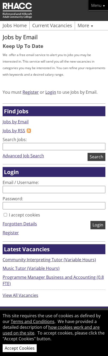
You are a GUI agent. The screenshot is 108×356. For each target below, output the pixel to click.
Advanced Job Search (23, 156)
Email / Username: (21, 182)
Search (96, 157)
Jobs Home (15, 25)
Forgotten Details (20, 224)
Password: (13, 199)
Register (31, 92)
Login (50, 92)
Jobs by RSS (14, 131)
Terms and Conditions (33, 321)
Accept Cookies (20, 348)
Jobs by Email (16, 122)
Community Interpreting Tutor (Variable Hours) (49, 260)
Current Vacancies (52, 25)
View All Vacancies (20, 295)
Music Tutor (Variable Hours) (31, 268)
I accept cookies (24, 215)
